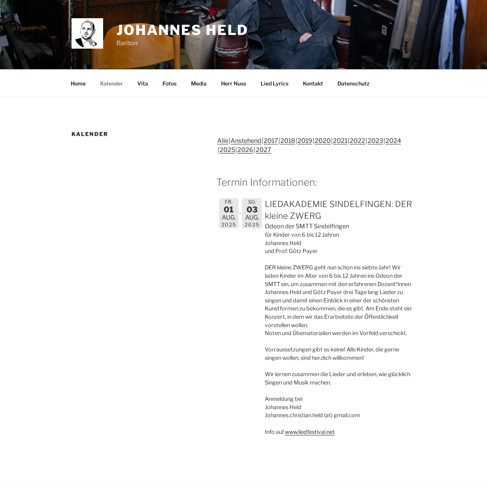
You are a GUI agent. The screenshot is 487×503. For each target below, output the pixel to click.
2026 (245, 149)
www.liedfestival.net (310, 432)
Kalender (111, 83)
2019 (305, 140)
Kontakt (313, 83)
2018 (287, 140)
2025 (227, 149)
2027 (263, 149)
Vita (142, 83)
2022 (357, 140)
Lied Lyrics (274, 83)
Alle (222, 140)
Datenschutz (353, 83)
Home (78, 83)
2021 (340, 140)
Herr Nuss (233, 83)
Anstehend (246, 140)
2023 (375, 140)
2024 (393, 140)
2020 (323, 140)
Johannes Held (182, 30)
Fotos (169, 83)
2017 (271, 140)
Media (199, 83)
